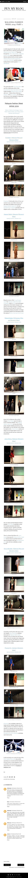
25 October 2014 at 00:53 (15, 801)
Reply (8, 797)
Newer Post (7, 864)
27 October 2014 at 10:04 (15, 833)
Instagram (6, 767)
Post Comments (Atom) (19, 867)
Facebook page (7, 132)
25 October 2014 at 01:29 (17, 810)
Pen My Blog (14, 8)
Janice (8, 833)
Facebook (18, 765)
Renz (8, 801)
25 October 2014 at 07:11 (17, 822)
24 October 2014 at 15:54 (17, 788)
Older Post (20, 864)
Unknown (9, 788)
